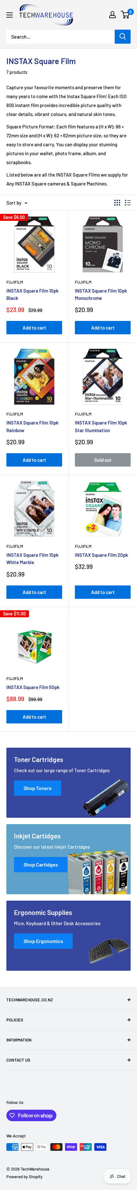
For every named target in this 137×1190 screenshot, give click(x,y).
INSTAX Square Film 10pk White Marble (32, 558)
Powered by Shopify (24, 1176)
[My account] (112, 14)
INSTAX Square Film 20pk (101, 555)
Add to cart (34, 327)
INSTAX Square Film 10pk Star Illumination (101, 426)
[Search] (123, 37)
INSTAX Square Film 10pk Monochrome (101, 294)
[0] (125, 14)
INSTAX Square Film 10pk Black (32, 294)
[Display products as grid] (117, 203)
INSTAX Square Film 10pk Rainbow (32, 426)
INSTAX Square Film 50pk (33, 687)
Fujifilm (14, 282)
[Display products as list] (128, 203)
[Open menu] (9, 15)
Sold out (103, 460)
